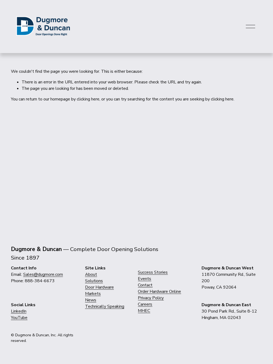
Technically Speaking (104, 306)
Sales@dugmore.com (43, 274)
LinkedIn (18, 311)
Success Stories (153, 272)
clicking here (88, 99)
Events (144, 279)
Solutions (94, 281)
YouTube (19, 318)
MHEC (144, 311)
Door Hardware (99, 287)
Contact (145, 285)
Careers (145, 304)
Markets (93, 294)
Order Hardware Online (159, 291)
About (91, 274)
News (90, 300)
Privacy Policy (151, 298)
